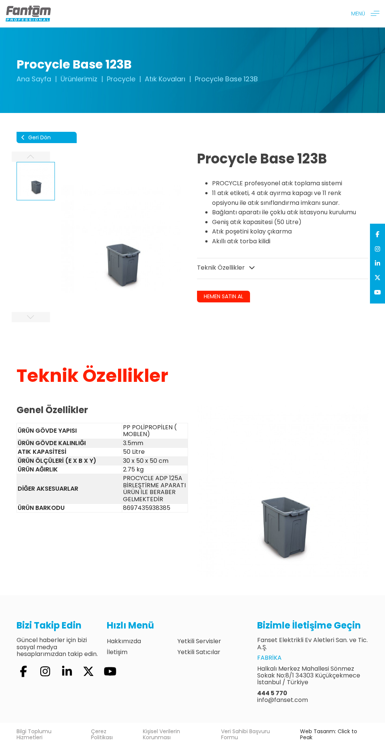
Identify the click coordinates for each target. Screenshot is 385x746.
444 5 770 (272, 693)
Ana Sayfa (34, 79)
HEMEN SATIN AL (223, 296)
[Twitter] (377, 278)
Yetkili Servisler (199, 641)
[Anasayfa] (28, 13)
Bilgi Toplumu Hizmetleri (34, 734)
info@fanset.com (282, 700)
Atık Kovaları (165, 79)
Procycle (121, 79)
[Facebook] (377, 234)
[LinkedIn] (377, 263)
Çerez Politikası (102, 734)
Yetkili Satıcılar (198, 652)
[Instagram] (377, 249)
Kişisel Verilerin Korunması (161, 734)
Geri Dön (39, 137)
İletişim (117, 652)
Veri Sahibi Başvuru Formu (245, 734)
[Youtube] (377, 292)
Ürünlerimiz (79, 79)
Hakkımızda (124, 641)
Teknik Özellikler (221, 267)
